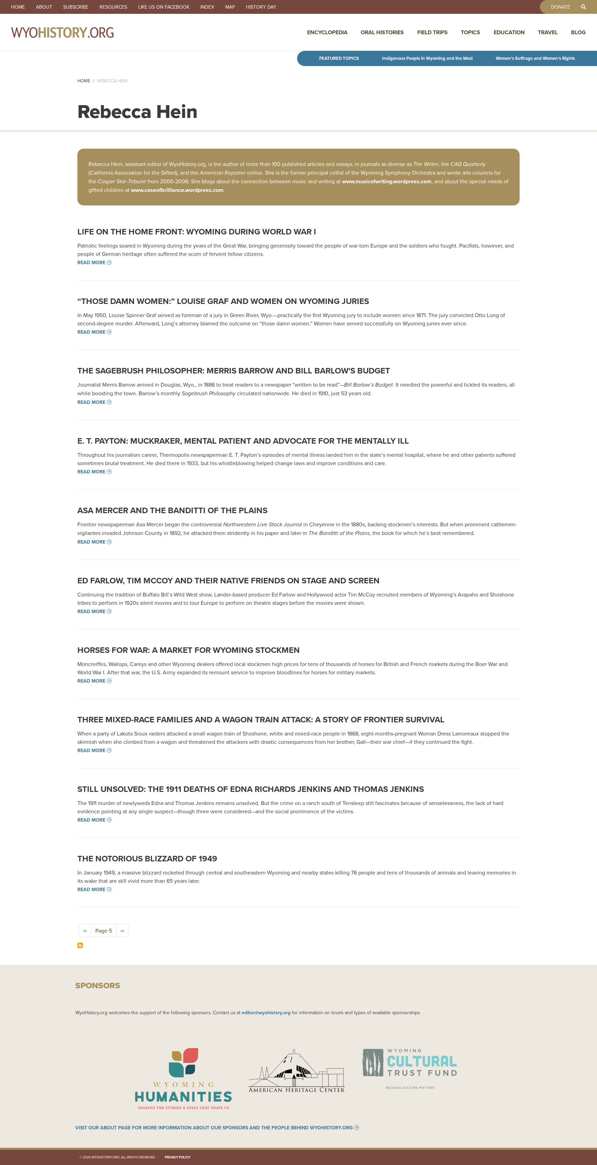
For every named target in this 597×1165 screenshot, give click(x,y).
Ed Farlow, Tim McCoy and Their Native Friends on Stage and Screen (228, 580)
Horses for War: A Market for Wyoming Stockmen (188, 650)
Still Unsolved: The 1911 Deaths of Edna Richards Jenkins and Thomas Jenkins (250, 789)
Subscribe (75, 7)
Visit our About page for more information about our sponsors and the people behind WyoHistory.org (214, 1127)
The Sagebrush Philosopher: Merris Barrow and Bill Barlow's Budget (233, 370)
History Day (261, 7)
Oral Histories (382, 32)
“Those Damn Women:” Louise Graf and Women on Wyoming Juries (223, 301)
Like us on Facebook (163, 7)
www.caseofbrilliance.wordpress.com (177, 190)
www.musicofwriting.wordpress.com (387, 181)
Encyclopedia (327, 32)
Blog (578, 32)
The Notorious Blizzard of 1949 (147, 858)
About (44, 7)
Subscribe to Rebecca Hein (80, 945)
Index (207, 7)
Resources (113, 7)
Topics (470, 32)
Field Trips (432, 32)
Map (230, 7)
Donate (560, 7)
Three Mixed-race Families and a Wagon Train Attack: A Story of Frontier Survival (261, 719)
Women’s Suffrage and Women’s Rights (535, 58)
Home (18, 7)
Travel (548, 32)
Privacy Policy (177, 1157)
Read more (91, 262)
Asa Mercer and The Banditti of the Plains (172, 510)
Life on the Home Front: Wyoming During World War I (196, 231)
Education (509, 32)
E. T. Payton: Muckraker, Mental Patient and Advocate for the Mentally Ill (243, 441)
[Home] (77, 32)
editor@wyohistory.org (266, 1012)
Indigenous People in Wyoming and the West (427, 58)
